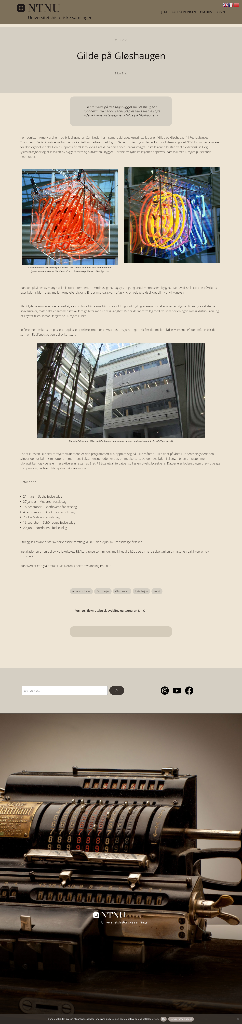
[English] (225, 5)
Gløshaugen (122, 591)
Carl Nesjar (102, 591)
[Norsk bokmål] (237, 5)
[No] (238, 1019)
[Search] (116, 690)
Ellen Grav (121, 73)
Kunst (157, 591)
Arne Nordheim (81, 591)
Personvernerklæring (181, 1019)
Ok (163, 1019)
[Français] (231, 5)
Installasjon (141, 591)
